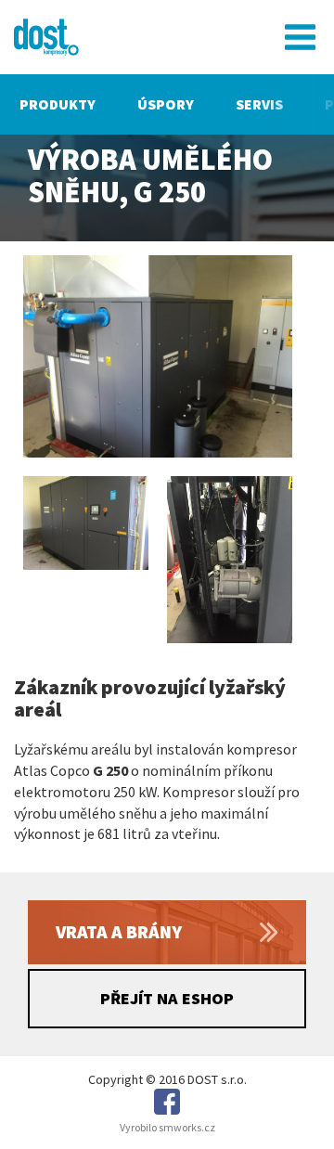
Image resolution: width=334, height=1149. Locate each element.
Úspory (165, 104)
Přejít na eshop (167, 998)
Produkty (57, 104)
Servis (259, 104)
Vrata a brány (119, 931)
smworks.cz (187, 1127)
